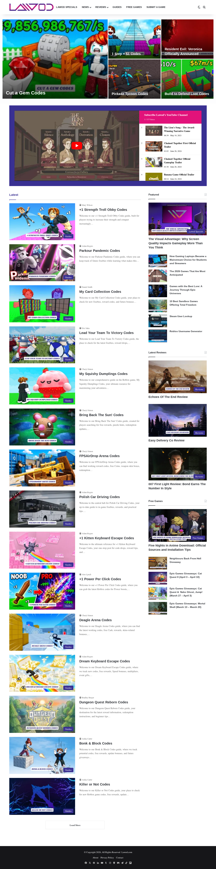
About (95, 857)
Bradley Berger (88, 697)
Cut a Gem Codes (26, 92)
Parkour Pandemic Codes (99, 251)
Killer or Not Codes (94, 784)
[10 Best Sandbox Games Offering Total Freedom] (157, 306)
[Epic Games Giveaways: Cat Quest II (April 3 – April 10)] (157, 578)
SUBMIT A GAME (155, 7)
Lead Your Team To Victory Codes (106, 333)
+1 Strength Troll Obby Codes (103, 210)
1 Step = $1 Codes (126, 54)
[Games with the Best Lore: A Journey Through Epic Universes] (157, 291)
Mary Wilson (87, 205)
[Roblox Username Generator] (157, 336)
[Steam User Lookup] (157, 321)
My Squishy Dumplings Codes (103, 374)
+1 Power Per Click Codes (100, 579)
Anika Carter (87, 738)
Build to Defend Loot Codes (187, 94)
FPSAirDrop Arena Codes (99, 456)
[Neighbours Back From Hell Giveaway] (157, 563)
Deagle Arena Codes (95, 620)
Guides (117, 7)
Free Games (134, 7)
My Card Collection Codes (100, 291)
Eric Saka (85, 328)
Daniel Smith (87, 287)
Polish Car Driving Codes (99, 497)
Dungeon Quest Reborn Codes (103, 702)
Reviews (100, 7)
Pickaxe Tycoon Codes (130, 94)
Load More (75, 825)
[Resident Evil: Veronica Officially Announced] (187, 39)
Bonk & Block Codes (95, 743)
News (85, 7)
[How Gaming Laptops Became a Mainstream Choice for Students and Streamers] (157, 261)
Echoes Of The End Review (168, 397)
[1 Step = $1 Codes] (134, 39)
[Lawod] (31, 7)
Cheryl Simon (87, 369)
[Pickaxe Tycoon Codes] (134, 79)
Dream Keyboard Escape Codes (104, 661)
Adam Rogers (87, 246)
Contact (119, 857)
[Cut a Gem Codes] (55, 59)
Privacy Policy (107, 857)
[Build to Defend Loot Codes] (187, 79)
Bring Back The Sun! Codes (101, 415)
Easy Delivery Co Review (166, 440)
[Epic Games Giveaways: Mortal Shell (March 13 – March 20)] (157, 608)
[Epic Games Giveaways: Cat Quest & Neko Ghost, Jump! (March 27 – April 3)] (157, 593)
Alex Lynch (86, 574)
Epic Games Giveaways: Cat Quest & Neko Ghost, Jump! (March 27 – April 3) (186, 592)
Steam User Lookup (181, 316)
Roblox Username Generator (186, 331)
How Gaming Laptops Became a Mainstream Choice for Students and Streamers (188, 260)
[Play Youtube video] (77, 146)
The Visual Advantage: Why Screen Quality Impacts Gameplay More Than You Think (175, 243)
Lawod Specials (66, 7)
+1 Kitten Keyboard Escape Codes (106, 538)
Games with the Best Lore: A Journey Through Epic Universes (186, 290)
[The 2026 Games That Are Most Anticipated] (157, 276)
